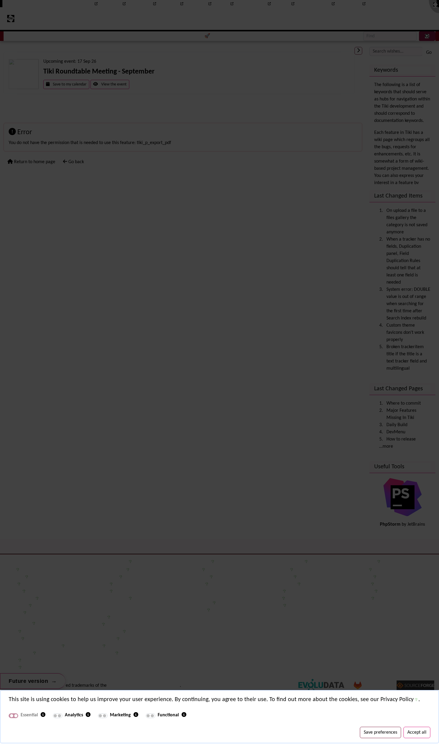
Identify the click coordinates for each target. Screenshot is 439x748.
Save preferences (380, 732)
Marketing (120, 715)
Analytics (74, 715)
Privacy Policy (397, 700)
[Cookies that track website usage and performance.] (88, 715)
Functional (168, 715)
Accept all (416, 732)
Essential (29, 715)
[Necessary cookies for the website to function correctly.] (43, 715)
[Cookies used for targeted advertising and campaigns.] (136, 715)
